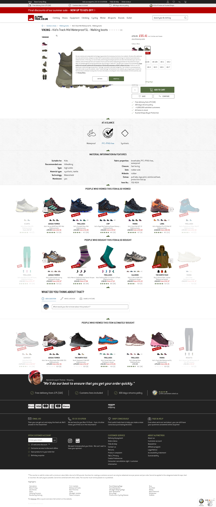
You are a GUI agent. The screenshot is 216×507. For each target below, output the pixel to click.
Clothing (56, 18)
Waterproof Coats (75, 488)
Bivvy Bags (112, 493)
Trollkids (151, 495)
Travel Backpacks (114, 488)
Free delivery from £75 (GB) (42, 5)
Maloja (151, 490)
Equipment (74, 18)
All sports (112, 18)
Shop (30, 2)
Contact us (112, 447)
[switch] (210, 504)
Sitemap (33, 499)
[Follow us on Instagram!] (71, 441)
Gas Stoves (33, 490)
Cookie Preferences (115, 458)
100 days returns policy (121, 5)
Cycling (94, 18)
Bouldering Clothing (35, 495)
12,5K (146, 62)
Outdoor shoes (51, 26)
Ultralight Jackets (75, 493)
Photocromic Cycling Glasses (118, 495)
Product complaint (115, 453)
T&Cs (110, 456)
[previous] (45, 209)
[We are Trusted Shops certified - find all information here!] (155, 393)
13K (155, 62)
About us (151, 438)
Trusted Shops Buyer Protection (147, 113)
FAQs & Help (112, 444)
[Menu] (214, 499)
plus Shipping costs (138, 39)
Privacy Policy (81, 72)
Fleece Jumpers (74, 495)
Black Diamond (154, 491)
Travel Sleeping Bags (115, 486)
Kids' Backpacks (114, 491)
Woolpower (152, 493)
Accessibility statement (157, 453)
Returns (111, 450)
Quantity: (135, 85)
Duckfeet (152, 488)
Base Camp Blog (40, 2)
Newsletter (152, 444)
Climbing (85, 18)
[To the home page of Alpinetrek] (39, 18)
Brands (121, 18)
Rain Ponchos (73, 490)
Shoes (65, 18)
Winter (103, 18)
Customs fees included (80, 5)
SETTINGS (100, 78)
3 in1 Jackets (73, 486)
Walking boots (64, 26)
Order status (112, 441)
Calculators (33, 486)
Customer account (155, 441)
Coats (71, 491)
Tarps (31, 491)
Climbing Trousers (35, 493)
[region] (108, 68)
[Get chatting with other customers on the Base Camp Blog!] (79, 441)
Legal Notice (152, 450)
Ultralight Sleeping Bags (117, 490)
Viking (46, 30)
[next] (170, 209)
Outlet (129, 18)
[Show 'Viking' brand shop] (45, 37)
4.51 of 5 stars (163, 5)
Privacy (116, 456)
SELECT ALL (116, 78)
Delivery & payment (115, 438)
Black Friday (33, 488)
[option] (91, 136)
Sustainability (153, 456)
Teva (150, 486)
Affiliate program (154, 447)
